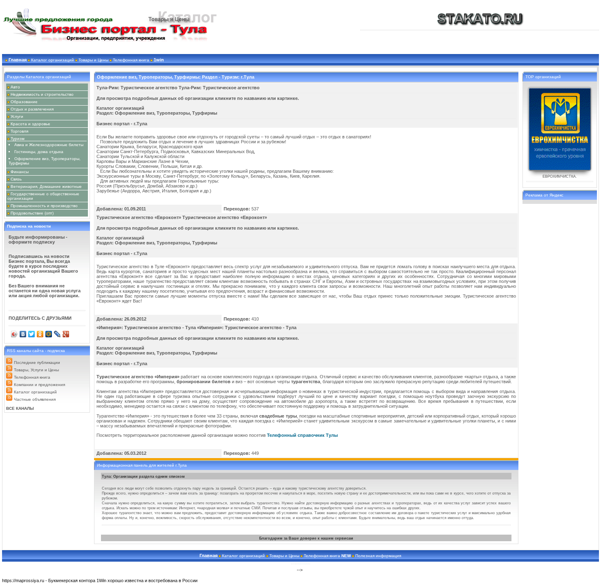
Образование (24, 101)
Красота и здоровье (30, 124)
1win (159, 59)
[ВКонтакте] (23, 334)
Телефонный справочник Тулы (302, 435)
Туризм (18, 138)
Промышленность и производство (44, 205)
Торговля (19, 131)
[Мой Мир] (49, 334)
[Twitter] (31, 334)
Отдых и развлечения (32, 109)
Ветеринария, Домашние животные (46, 186)
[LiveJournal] (57, 334)
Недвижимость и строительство (42, 94)
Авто (15, 87)
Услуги (17, 116)
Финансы (20, 171)
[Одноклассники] (40, 334)
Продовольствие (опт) (32, 213)
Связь (16, 179)
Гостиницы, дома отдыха (38, 151)
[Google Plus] (66, 334)
